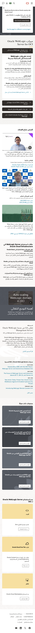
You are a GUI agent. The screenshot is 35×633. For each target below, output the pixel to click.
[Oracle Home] (27, 3)
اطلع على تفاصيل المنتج (25, 422)
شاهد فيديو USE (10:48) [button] (26, 202)
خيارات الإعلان (19, 616)
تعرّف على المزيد (24, 598)
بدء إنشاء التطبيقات (24, 529)
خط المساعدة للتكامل (28, 622)
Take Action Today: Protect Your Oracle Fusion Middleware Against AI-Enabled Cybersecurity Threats (19, 381)
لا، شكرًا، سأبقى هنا (25, 24)
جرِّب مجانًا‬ (25, 565)
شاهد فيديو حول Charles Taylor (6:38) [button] (22, 166)
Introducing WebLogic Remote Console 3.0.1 (19, 388)
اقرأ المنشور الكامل (28, 351)
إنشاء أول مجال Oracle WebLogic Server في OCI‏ (17, 92)
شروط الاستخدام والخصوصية (16, 614)
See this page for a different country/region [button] (18, 29)
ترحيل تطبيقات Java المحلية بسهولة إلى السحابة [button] (17, 103)
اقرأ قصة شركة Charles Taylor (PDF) (22, 165)
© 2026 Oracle (29, 613)
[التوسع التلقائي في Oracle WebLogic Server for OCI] (20, 298)
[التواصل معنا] (3, 3)
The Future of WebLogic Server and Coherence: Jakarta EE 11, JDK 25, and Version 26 (18, 374)
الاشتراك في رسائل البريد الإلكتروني (25, 619)
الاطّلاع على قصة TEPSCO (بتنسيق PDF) (22, 234)
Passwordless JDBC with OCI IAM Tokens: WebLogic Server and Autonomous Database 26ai (17, 367)
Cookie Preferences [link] (28, 616)
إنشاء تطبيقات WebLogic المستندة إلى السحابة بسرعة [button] (17, 50)
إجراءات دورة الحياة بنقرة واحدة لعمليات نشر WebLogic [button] (16, 115)
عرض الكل (30, 393)
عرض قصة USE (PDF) (26, 200)
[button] (32, 3)
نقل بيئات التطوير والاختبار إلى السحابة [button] (17, 109)
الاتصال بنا (20, 622)
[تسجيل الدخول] (7, 3)
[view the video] (17, 142)
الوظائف (12, 616)
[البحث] (14, 3)
